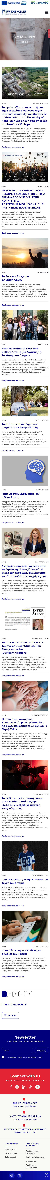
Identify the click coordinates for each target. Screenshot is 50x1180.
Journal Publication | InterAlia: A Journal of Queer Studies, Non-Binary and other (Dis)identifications (22, 647)
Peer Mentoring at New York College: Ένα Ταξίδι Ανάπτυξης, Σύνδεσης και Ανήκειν (22, 352)
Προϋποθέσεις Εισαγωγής (32, 1152)
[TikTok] (30, 1087)
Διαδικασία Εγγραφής (35, 1157)
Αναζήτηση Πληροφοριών (32, 1166)
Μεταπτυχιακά (11, 1153)
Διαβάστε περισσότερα (13, 147)
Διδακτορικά (10, 1157)
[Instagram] (17, 1087)
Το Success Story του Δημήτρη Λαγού (15, 278)
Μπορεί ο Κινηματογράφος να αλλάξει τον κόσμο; (21, 952)
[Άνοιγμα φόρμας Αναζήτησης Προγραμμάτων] (12, 1175)
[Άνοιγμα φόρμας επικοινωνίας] (20, 1175)
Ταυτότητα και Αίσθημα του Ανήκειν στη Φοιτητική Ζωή (20, 425)
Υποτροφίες (31, 1161)
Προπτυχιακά (10, 1149)
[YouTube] (37, 1087)
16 (29, 994)
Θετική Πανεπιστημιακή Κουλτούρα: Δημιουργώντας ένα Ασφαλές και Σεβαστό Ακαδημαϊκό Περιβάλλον (24, 724)
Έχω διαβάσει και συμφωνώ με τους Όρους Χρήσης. (23, 1057)
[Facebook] (11, 1087)
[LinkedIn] (23, 1087)
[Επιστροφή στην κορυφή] (46, 1176)
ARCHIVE (12, 1015)
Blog (4, 103)
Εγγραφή (41, 1050)
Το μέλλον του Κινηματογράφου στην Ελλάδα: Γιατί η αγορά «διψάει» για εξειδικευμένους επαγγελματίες (22, 803)
